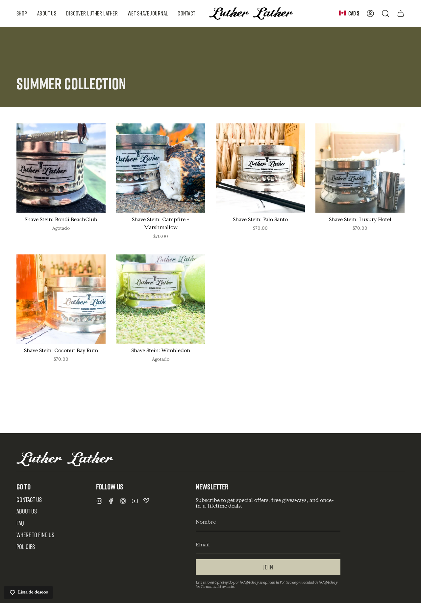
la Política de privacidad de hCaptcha (306, 582)
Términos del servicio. (218, 587)
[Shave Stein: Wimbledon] (160, 299)
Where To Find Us (35, 535)
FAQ (20, 523)
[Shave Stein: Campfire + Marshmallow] (160, 168)
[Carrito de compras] (400, 13)
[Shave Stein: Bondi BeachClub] (61, 168)
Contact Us (29, 499)
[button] (22, 13)
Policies (25, 546)
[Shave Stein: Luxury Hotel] (360, 168)
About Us (26, 511)
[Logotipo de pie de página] (64, 459)
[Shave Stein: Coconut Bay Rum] (61, 299)
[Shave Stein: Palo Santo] (260, 168)
